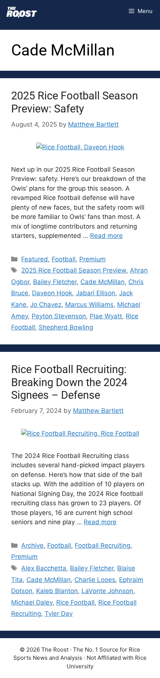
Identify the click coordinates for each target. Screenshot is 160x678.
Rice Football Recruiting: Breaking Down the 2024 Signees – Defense (69, 382)
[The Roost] (21, 11)
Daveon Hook (52, 293)
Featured (34, 259)
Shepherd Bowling (66, 327)
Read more (106, 235)
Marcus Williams (89, 304)
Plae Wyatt (106, 316)
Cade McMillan (102, 282)
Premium (92, 259)
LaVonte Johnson (107, 591)
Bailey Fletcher (55, 282)
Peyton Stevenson (59, 316)
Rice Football (75, 602)
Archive (32, 545)
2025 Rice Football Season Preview (73, 270)
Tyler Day (59, 613)
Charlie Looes (94, 579)
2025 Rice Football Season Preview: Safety (74, 102)
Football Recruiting (102, 545)
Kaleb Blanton (57, 591)
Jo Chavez (45, 304)
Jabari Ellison (95, 293)
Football (64, 259)
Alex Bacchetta (43, 568)
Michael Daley (31, 602)
